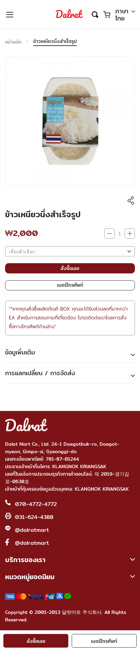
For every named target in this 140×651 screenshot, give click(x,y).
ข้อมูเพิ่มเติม (20, 352)
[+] (130, 233)
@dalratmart (32, 530)
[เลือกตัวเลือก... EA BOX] (70, 251)
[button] (125, 15)
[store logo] (69, 14)
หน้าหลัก (13, 42)
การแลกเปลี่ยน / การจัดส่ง (40, 373)
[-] (109, 233)
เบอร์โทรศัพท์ (104, 641)
